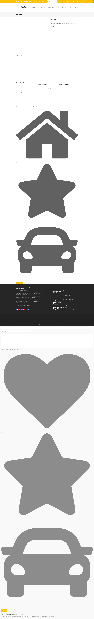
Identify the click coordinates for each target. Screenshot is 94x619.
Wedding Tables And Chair (37, 290)
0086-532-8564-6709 (69, 299)
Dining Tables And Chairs (36, 292)
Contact (70, 319)
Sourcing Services (65, 319)
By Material (63, 23)
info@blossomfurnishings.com (70, 309)
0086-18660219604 (68, 307)
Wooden (52, 26)
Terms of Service (35, 300)
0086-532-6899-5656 (69, 290)
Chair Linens (34, 297)
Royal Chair (72, 24)
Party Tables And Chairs (36, 293)
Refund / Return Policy (36, 301)
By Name (67, 23)
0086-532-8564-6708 (69, 295)
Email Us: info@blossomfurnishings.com (38, 1)
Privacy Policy (34, 298)
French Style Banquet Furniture (64, 24)
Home (65, 14)
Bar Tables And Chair (36, 296)
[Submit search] (56, 1)
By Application (58, 23)
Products (68, 14)
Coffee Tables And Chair (36, 294)
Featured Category (54, 24)
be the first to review (59, 21)
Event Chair (72, 23)
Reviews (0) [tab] (19, 55)
